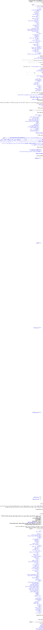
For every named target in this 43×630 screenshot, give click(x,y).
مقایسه (39, 611)
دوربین (37, 17)
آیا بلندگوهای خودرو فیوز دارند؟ (35, 149)
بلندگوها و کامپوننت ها (34, 125)
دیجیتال (12, 141)
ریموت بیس (36, 19)
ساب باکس (36, 49)
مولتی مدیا (5, 143)
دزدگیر (19, 141)
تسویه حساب (36, 83)
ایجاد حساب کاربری (37, 58)
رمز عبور (41, 62)
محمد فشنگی (34, 99)
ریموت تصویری (36, 44)
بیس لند (13, 139)
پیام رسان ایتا (36, 327)
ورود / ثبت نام (38, 612)
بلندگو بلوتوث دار (35, 34)
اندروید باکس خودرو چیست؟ (35, 150)
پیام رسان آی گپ (35, 412)
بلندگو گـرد (37, 36)
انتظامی (37, 123)
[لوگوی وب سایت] (38, 4)
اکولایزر (37, 576)
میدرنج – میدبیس (35, 39)
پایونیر (41, 144)
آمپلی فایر (39, 8)
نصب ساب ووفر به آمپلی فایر (36, 97)
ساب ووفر (37, 51)
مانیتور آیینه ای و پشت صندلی (33, 30)
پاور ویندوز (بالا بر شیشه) (34, 42)
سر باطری (37, 21)
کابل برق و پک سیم (35, 28)
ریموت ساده (36, 45)
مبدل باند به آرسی (35, 31)
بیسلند (19, 139)
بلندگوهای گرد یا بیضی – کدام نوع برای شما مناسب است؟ (30, 151)
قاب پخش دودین (35, 24)
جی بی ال (34, 141)
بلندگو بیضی (36, 35)
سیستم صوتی (38, 143)
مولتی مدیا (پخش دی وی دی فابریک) (34, 53)
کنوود (35, 144)
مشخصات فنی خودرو (35, 130)
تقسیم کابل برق (36, 14)
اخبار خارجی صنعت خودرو (34, 119)
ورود (42, 64)
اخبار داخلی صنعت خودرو (34, 120)
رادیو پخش (39, 46)
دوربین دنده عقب (16, 141)
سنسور (37, 22)
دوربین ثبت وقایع (35, 18)
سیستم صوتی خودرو (30, 143)
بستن (42, 105)
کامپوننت (39, 52)
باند (36, 139)
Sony (40, 137)
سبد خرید (37, 601)
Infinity (26, 137)
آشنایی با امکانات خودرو (34, 116)
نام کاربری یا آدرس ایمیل (38, 60)
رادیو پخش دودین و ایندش (36, 47)
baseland (13, 138)
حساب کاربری (36, 84)
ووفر (2, 143)
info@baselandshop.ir (32, 522)
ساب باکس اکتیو (35, 50)
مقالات (19, 94)
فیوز (38, 23)
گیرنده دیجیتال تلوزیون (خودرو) (33, 29)
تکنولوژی (37, 128)
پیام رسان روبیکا (36, 499)
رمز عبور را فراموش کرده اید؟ (37, 66)
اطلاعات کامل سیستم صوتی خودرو (36, 94)
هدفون (37, 32)
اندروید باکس (36, 12)
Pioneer (37, 138)
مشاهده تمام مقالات (39, 132)
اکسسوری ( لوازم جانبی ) (36, 9)
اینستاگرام (37, 158)
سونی (4, 141)
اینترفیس (37, 13)
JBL (28, 137)
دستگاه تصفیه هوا (35, 16)
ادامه (42, 68)
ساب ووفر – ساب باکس (36, 48)
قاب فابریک (36, 565)
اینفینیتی (39, 139)
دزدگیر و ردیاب (38, 41)
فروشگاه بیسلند (8, 143)
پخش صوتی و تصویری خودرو (33, 126)
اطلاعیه (37, 122)
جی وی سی (30, 141)
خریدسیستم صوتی (26, 141)
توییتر (37, 141)
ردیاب (37, 43)
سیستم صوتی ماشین (21, 143)
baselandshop (20, 138)
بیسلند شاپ (7, 139)
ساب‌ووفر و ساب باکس (25, 94)
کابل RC (37, 27)
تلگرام (37, 242)
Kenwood (33, 137)
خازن (38, 15)
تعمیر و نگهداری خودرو (34, 127)
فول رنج (37, 38)
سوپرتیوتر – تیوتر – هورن (34, 37)
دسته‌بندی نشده (38, 114)
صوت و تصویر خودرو (15, 143)
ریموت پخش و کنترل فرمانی (33, 20)
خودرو (21, 141)
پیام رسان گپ (36, 497)
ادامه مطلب (41, 104)
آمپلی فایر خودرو (35, 583)
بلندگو (40, 33)
